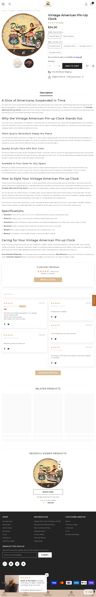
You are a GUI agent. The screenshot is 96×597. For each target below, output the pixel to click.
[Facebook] (5, 564)
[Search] (9, 4)
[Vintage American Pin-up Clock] (48, 473)
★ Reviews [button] (94, 300)
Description (46, 92)
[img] (8, 303)
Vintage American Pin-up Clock (48, 497)
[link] (16, 436)
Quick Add (48, 492)
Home (4, 10)
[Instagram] (11, 564)
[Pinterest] (17, 564)
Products (12, 10)
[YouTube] (23, 564)
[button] (52, 23)
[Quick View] (59, 467)
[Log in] (86, 4)
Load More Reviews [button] (48, 373)
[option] (23, 34)
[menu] (3, 4)
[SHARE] (92, 66)
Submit (45, 555)
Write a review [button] (48, 280)
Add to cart (72, 66)
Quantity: (51, 61)
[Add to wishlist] (87, 66)
